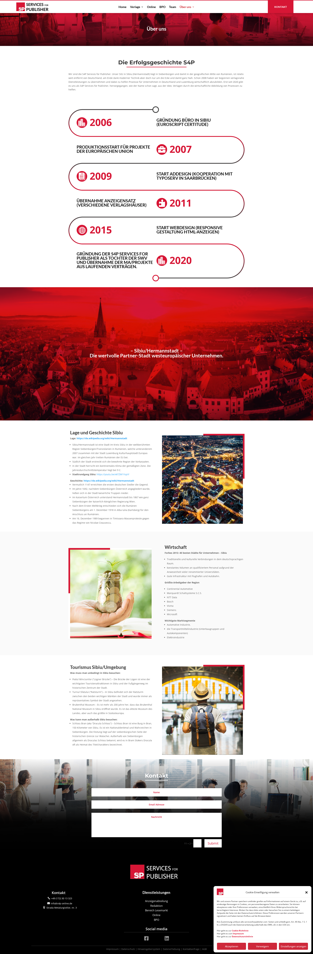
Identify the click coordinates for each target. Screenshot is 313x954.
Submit (213, 843)
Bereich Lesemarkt (156, 910)
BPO (162, 7)
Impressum (112, 949)
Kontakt (280, 6)
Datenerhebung (171, 949)
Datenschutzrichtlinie (242, 936)
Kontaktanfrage (191, 949)
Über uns (185, 7)
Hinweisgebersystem (149, 949)
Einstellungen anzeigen (293, 946)
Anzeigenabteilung (156, 901)
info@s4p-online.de (61, 903)
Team (172, 7)
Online (151, 7)
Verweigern (262, 946)
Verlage (135, 7)
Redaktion (156, 906)
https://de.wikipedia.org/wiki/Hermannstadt (102, 438)
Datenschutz (128, 949)
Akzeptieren (231, 946)
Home (123, 7)
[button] (306, 892)
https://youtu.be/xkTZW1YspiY (113, 474)
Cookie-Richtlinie (240, 930)
